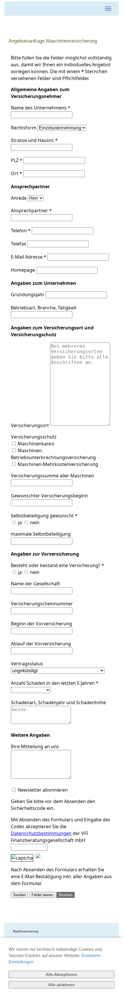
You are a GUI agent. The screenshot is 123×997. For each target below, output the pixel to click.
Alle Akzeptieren (61, 974)
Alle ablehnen (61, 984)
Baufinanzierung (25, 931)
